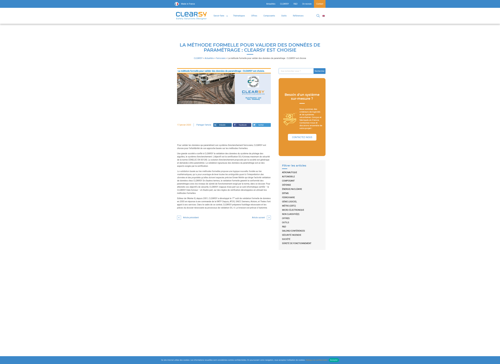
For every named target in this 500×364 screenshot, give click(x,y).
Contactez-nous (302, 137)
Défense (286, 185)
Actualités (270, 4)
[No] (496, 360)
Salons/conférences (293, 231)
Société (286, 239)
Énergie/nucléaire (292, 189)
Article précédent (191, 217)
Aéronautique (289, 172)
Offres (254, 15)
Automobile (288, 176)
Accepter (334, 360)
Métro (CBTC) (289, 206)
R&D (295, 4)
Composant (288, 181)
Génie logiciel (289, 201)
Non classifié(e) (290, 214)
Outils (284, 15)
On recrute (307, 4)
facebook (243, 125)
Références (298, 15)
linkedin (222, 125)
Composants (269, 15)
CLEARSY (284, 4)
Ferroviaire (288, 197)
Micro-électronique (293, 210)
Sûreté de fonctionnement (296, 243)
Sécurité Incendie (291, 235)
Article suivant (258, 217)
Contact (319, 4)
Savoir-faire (219, 15)
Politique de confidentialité (316, 360)
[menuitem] (323, 16)
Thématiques (239, 15)
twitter (261, 125)
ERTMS (285, 193)
